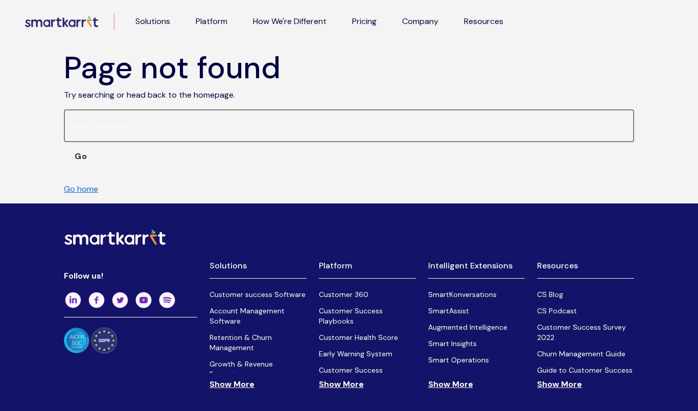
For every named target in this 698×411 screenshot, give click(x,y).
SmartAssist (448, 310)
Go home (81, 189)
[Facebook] (96, 300)
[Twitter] (120, 300)
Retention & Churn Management (241, 342)
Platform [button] (211, 21)
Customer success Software (258, 294)
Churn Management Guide (581, 353)
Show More (232, 384)
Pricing (364, 21)
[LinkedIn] (73, 300)
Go (81, 156)
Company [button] (420, 21)
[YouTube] (143, 300)
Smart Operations (458, 359)
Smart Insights (452, 343)
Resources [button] (483, 21)
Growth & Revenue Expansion (241, 369)
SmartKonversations (462, 294)
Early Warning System (355, 353)
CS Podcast (557, 310)
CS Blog (550, 294)
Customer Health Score (358, 337)
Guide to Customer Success (585, 370)
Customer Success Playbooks (351, 316)
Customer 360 (343, 294)
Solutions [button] (152, 21)
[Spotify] (167, 300)
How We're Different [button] (290, 21)
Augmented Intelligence (467, 327)
